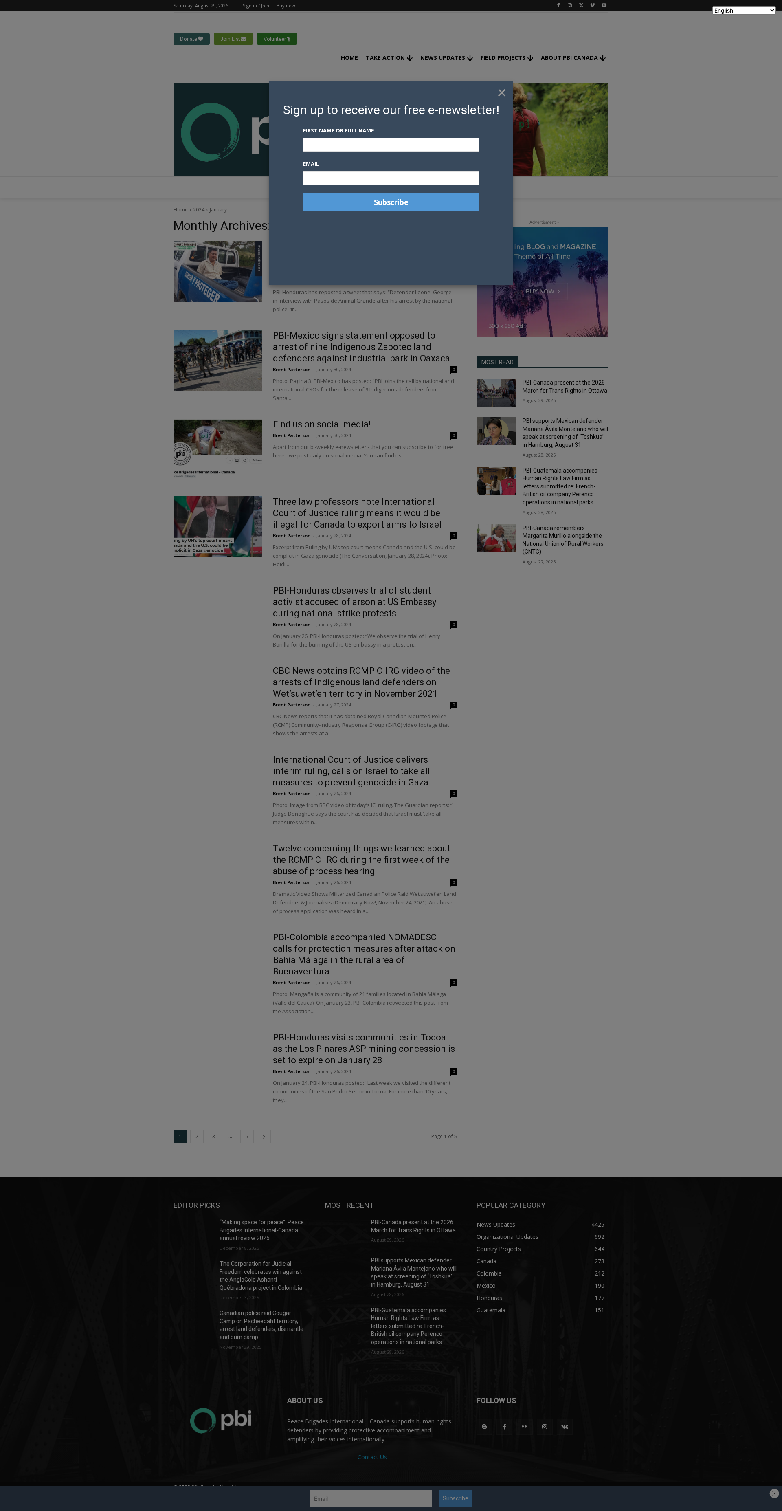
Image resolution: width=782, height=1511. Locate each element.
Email (311, 163)
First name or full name (338, 130)
